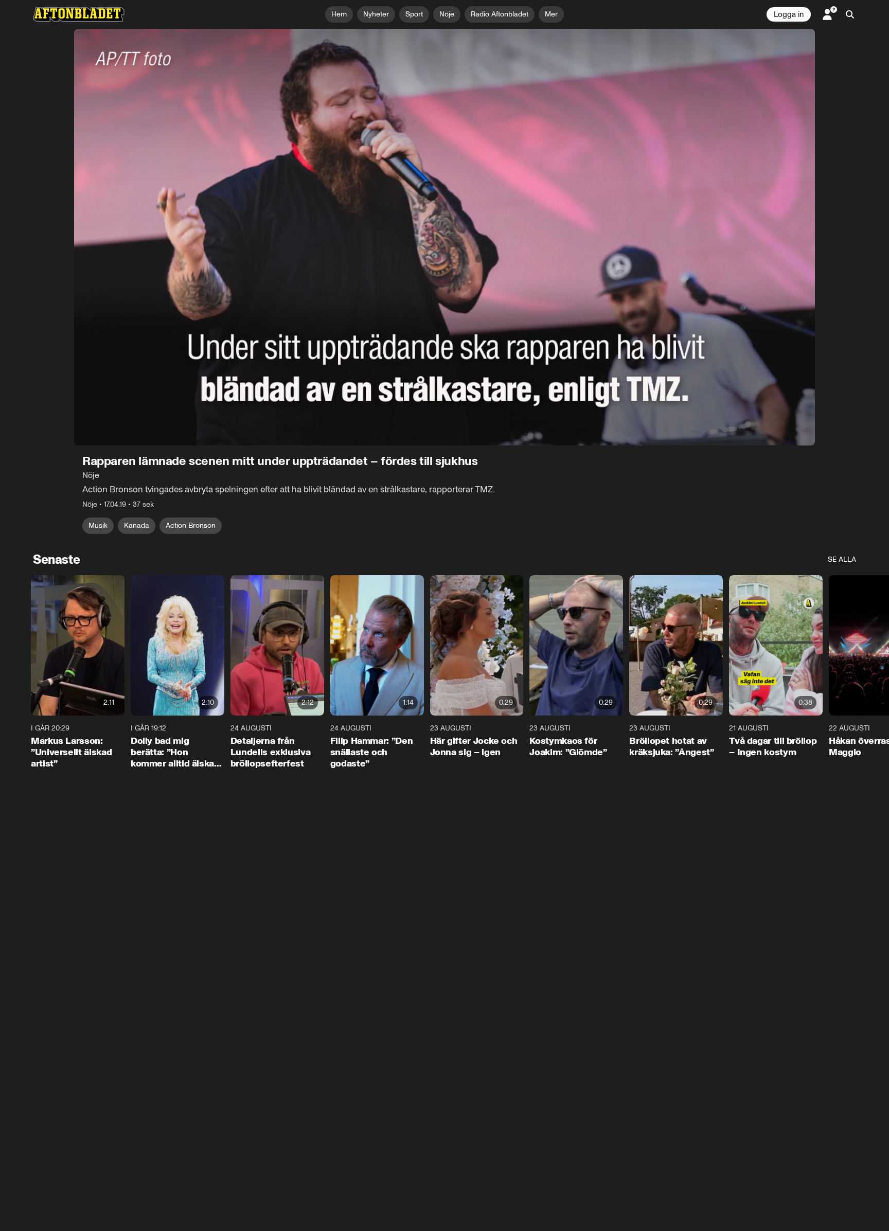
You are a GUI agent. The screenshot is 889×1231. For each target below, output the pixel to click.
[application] (444, 237)
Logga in (789, 14)
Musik (98, 525)
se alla (842, 559)
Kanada (136, 525)
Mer (551, 14)
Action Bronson (191, 525)
